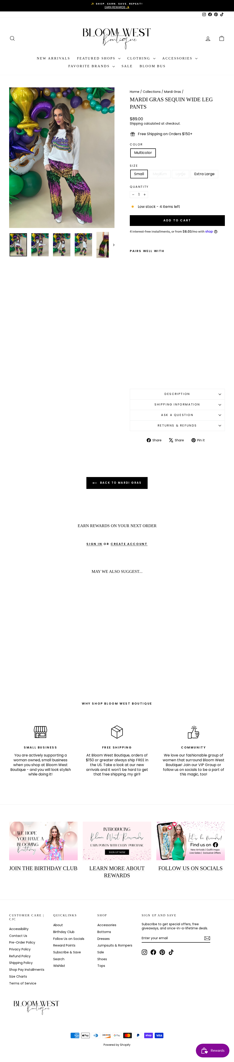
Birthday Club (63, 932)
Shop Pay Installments (26, 969)
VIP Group (207, 764)
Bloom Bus (153, 66)
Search (58, 959)
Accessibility (19, 929)
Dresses (103, 938)
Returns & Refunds (177, 425)
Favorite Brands (89, 66)
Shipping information (177, 404)
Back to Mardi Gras (120, 483)
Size (134, 166)
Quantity (139, 187)
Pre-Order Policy (22, 942)
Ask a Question (177, 415)
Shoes (102, 959)
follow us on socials (180, 769)
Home (134, 91)
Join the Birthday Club (43, 868)
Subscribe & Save (67, 952)
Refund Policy (20, 956)
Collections (152, 91)
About (58, 925)
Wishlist (59, 965)
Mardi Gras (172, 91)
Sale (127, 66)
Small (139, 174)
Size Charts (18, 976)
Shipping (136, 123)
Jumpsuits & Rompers (114, 945)
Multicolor (143, 152)
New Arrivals (53, 58)
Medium (160, 174)
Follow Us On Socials (190, 868)
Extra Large (204, 174)
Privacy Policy (20, 949)
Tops (101, 965)
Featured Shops (97, 58)
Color (136, 145)
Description (177, 394)
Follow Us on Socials (68, 938)
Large (181, 174)
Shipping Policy (21, 962)
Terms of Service (22, 983)
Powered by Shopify (117, 1045)
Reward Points (64, 945)
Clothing (139, 58)
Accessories (178, 58)
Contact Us (18, 935)
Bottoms (104, 932)
